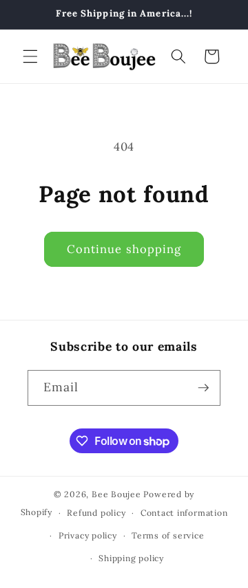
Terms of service (168, 535)
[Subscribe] (203, 388)
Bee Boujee (116, 494)
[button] (30, 56)
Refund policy (96, 513)
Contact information (184, 513)
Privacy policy (88, 535)
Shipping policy (131, 558)
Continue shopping (124, 249)
